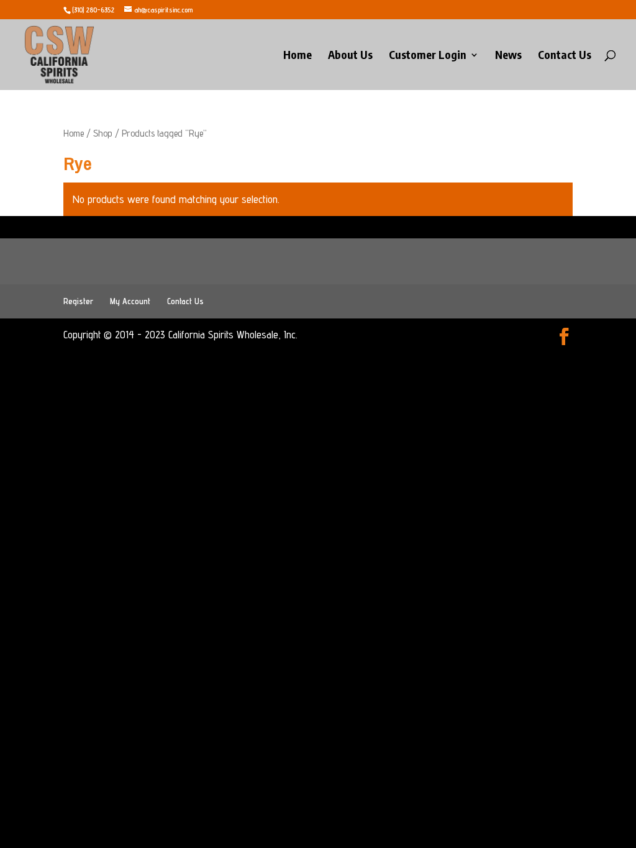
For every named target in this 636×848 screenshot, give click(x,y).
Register (78, 301)
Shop (102, 133)
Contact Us (564, 55)
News (508, 55)
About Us (350, 55)
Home (297, 55)
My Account (130, 301)
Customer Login (427, 55)
